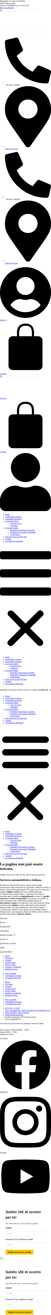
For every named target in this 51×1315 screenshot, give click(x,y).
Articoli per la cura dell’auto (16, 537)
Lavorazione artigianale (14, 541)
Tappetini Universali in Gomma (22, 530)
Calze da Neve (15, 523)
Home (7, 515)
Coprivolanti (15, 535)
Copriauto (14, 526)
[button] (25, 599)
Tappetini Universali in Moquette (23, 532)
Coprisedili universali (13, 519)
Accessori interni (11, 528)
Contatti (8, 539)
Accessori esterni (11, 521)
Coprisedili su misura (13, 517)
